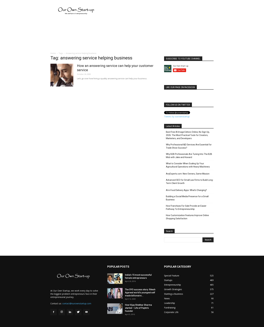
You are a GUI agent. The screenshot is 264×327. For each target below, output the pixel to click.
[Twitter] (78, 312)
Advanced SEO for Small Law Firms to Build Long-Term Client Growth (189, 181)
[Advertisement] (9, 78)
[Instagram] (62, 312)
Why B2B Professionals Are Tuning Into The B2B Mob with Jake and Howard (189, 155)
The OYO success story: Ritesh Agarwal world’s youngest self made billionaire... (140, 292)
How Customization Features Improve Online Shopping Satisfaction (187, 217)
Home (53, 53)
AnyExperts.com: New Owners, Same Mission (187, 173)
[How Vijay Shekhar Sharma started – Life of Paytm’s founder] (115, 308)
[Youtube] (86, 312)
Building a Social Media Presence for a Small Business (187, 198)
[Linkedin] (70, 312)
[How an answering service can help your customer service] (61, 75)
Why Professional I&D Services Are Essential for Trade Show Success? (189, 146)
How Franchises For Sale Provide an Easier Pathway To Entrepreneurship (186, 207)
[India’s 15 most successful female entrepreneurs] (115, 278)
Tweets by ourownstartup (177, 116)
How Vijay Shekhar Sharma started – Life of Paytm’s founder (138, 308)
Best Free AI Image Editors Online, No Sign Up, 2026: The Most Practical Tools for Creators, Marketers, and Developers (188, 135)
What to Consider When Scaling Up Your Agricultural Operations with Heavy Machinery (188, 165)
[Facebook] (53, 312)
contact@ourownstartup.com (76, 303)
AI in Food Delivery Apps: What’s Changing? (186, 190)
